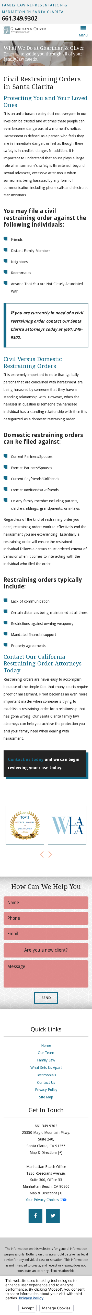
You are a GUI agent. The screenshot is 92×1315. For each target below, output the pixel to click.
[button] (83, 32)
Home (46, 1045)
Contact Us (46, 1082)
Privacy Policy (46, 1090)
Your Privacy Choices (43, 1200)
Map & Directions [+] (46, 1152)
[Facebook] (35, 1216)
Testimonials (46, 1075)
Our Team (46, 1053)
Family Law (46, 1060)
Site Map (46, 1097)
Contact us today (26, 759)
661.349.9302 (19, 18)
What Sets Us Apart (46, 1068)
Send (46, 998)
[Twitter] (53, 1216)
